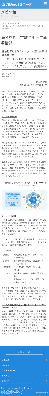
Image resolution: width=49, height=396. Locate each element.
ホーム (3, 23)
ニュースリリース (9, 370)
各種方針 (5, 381)
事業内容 (5, 376)
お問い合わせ (24, 352)
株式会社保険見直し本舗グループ (16, 4)
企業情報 (5, 360)
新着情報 (12, 23)
